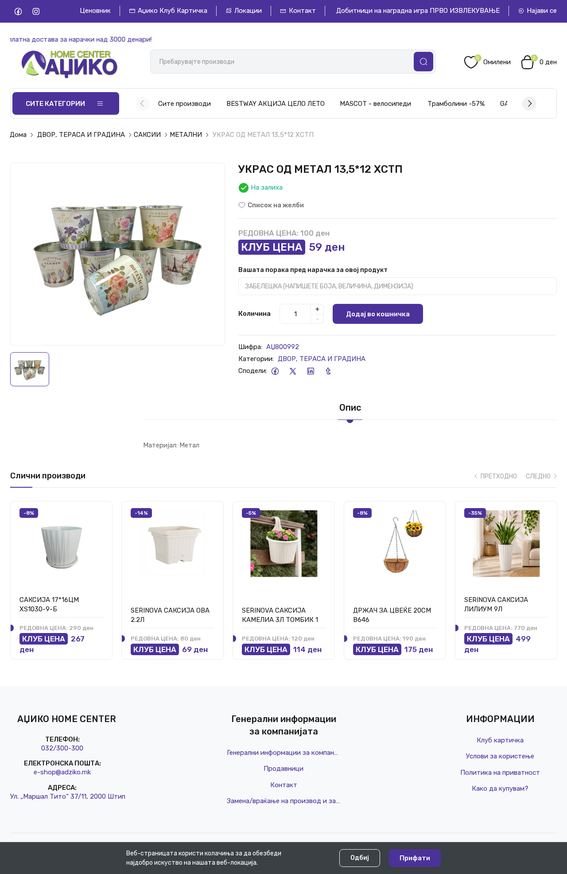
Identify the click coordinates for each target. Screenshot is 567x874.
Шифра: (250, 347)
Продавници (283, 769)
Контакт (302, 11)
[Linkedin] (310, 371)
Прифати (415, 858)
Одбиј (359, 858)
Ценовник (95, 11)
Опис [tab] (350, 407)
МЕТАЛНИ (186, 135)
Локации (248, 11)
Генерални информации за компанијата (283, 753)
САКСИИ (147, 135)
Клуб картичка (500, 740)
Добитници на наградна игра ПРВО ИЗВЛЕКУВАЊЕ (418, 11)
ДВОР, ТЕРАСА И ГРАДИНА (81, 135)
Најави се (542, 11)
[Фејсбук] (275, 371)
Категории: (256, 359)
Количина (254, 314)
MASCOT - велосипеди (375, 104)
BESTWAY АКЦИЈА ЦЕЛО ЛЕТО (275, 104)
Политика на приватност (500, 773)
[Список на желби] (96, 515)
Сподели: (252, 371)
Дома (18, 135)
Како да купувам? (500, 788)
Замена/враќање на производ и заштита (283, 801)
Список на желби (276, 205)
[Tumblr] (328, 371)
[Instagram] (35, 11)
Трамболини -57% (456, 104)
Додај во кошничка (378, 314)
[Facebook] (18, 11)
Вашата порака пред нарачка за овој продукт (313, 270)
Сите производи (184, 104)
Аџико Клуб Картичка (172, 11)
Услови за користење (500, 756)
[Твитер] (292, 371)
